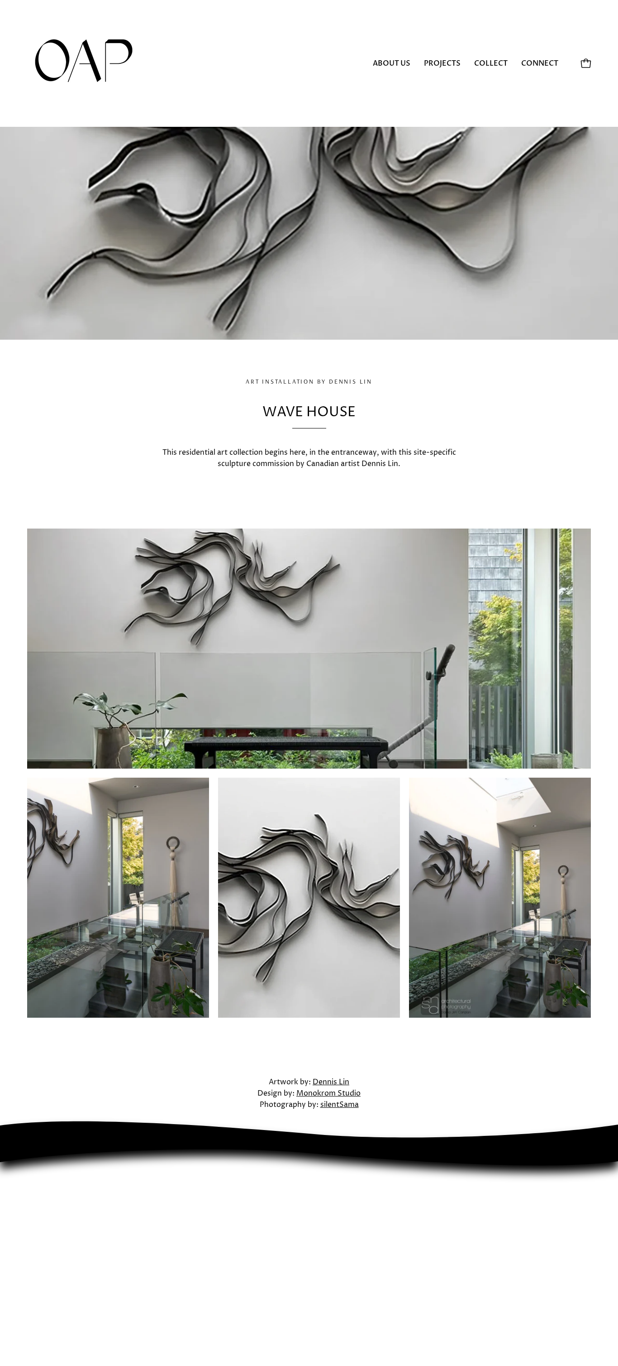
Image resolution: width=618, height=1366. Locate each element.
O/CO (183, 1242)
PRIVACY (188, 1272)
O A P (181, 1227)
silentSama (339, 1105)
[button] (490, 63)
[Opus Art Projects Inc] (83, 63)
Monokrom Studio (328, 1093)
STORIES (188, 1257)
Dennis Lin (331, 1082)
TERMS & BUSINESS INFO (218, 1287)
